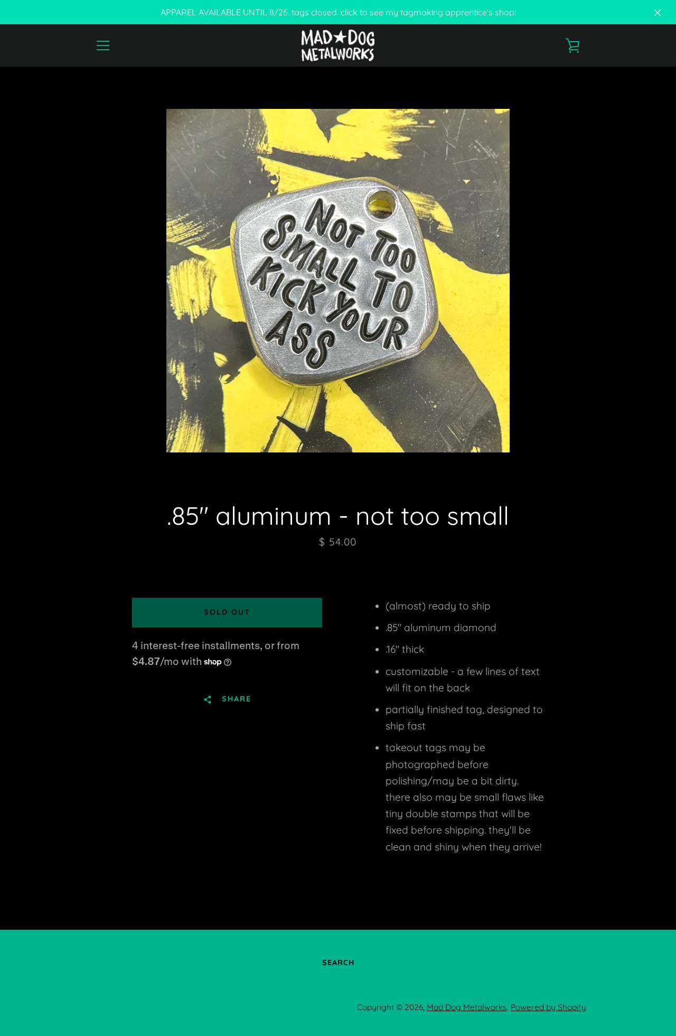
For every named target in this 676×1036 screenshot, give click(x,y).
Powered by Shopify (548, 1007)
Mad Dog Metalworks (466, 1007)
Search (338, 962)
